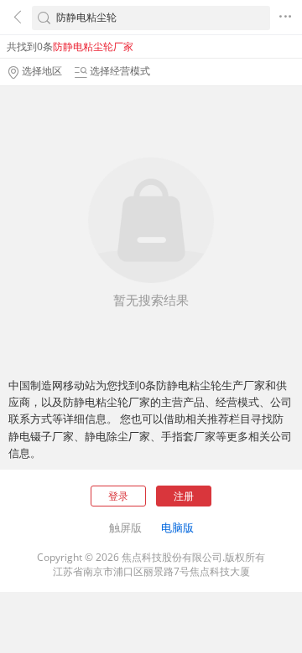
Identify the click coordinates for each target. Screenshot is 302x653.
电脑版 (177, 527)
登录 (118, 496)
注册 (184, 496)
